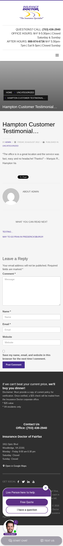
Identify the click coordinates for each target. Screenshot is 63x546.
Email (7, 324)
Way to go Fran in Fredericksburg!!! (23, 237)
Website (7, 336)
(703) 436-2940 (51, 29)
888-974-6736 (36, 41)
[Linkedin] (28, 481)
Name (7, 311)
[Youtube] (33, 481)
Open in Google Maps (16, 466)
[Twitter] (23, 481)
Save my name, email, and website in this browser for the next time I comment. (26, 357)
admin (8, 142)
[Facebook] (18, 481)
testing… (8, 232)
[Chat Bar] (31, 541)
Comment (9, 273)
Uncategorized (10, 146)
